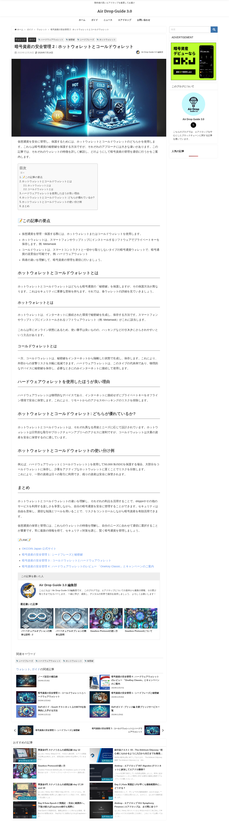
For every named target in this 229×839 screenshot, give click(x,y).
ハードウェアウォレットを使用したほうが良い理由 (50, 193)
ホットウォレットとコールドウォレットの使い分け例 (52, 201)
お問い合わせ (143, 20)
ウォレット (21, 40)
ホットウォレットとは (39, 185)
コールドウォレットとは (40, 189)
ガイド (94, 20)
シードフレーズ (87, 39)
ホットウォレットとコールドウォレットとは (47, 181)
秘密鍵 (72, 39)
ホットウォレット (107, 39)
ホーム (82, 20)
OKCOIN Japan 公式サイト (39, 548)
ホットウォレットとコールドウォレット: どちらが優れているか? (58, 197)
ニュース (108, 20)
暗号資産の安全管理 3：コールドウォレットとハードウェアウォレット (66, 560)
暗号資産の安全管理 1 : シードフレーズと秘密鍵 (52, 554)
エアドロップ (124, 20)
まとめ (25, 206)
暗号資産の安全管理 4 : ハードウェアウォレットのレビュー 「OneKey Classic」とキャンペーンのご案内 (88, 566)
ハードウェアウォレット (52, 39)
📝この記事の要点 (32, 177)
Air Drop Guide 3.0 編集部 (152, 52)
